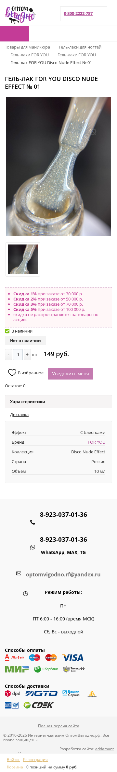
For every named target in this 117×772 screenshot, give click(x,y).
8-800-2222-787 (78, 13)
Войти (13, 759)
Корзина (15, 767)
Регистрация (35, 759)
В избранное (31, 373)
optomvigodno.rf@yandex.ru (63, 574)
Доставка (19, 414)
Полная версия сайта (58, 726)
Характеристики (27, 401)
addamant (104, 749)
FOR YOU (96, 442)
